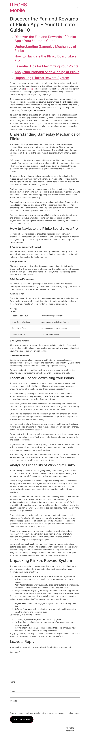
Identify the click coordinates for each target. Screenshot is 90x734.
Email (13, 691)
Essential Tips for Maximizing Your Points (47, 66)
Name (13, 682)
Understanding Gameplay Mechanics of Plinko (45, 49)
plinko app (30, 89)
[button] (77, 7)
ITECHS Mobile (18, 7)
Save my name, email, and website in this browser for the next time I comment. (45, 713)
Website (13, 701)
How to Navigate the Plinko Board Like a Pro (45, 58)
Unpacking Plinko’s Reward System (42, 78)
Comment (15, 652)
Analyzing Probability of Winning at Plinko (47, 72)
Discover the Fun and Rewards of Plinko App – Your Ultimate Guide (45, 39)
